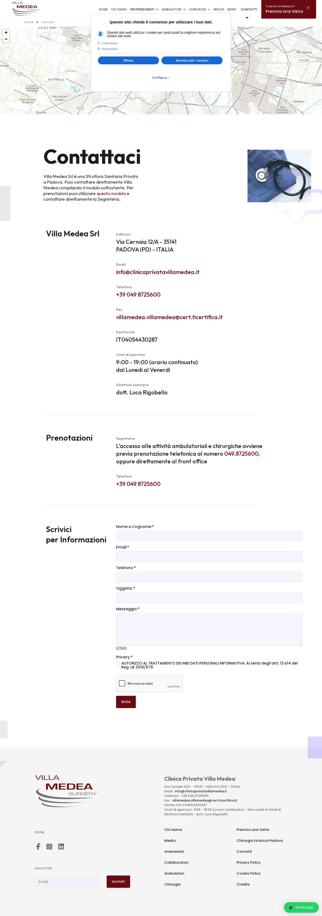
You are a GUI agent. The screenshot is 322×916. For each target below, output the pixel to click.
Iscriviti (118, 881)
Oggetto (125, 588)
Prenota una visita (284, 9)
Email (122, 547)
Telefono (126, 568)
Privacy (124, 657)
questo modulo (111, 193)
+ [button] (6, 32)
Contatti (249, 9)
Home (103, 9)
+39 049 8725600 (138, 294)
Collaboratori (176, 862)
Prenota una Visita (253, 829)
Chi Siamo (119, 9)
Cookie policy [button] (109, 43)
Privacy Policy (248, 862)
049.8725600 (241, 453)
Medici (170, 840)
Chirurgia (197, 9)
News (231, 9)
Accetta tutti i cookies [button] (192, 60)
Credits (243, 884)
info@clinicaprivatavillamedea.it (158, 272)
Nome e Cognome (135, 527)
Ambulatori (172, 9)
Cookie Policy (248, 873)
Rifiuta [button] (128, 60)
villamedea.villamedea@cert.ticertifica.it (169, 317)
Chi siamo (173, 829)
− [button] (6, 39)
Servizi (218, 9)
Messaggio (128, 609)
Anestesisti (174, 851)
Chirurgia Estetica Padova (260, 840)
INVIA (126, 701)
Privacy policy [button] (109, 49)
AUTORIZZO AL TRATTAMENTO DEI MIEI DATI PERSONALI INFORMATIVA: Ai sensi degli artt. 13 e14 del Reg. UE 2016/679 (209, 665)
